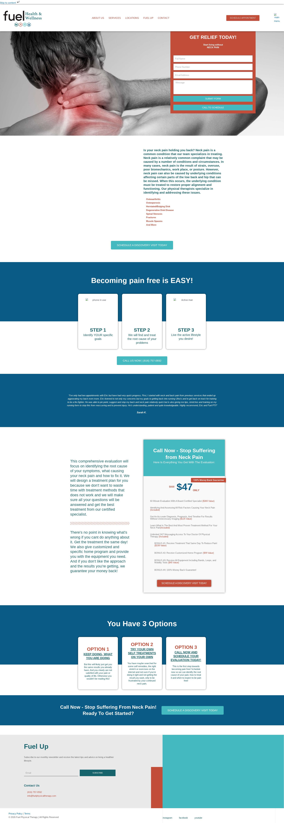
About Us (98, 18)
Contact (163, 18)
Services (115, 18)
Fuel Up (148, 18)
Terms (27, 813)
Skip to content (8, 2)
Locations (132, 18)
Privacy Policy (15, 813)
